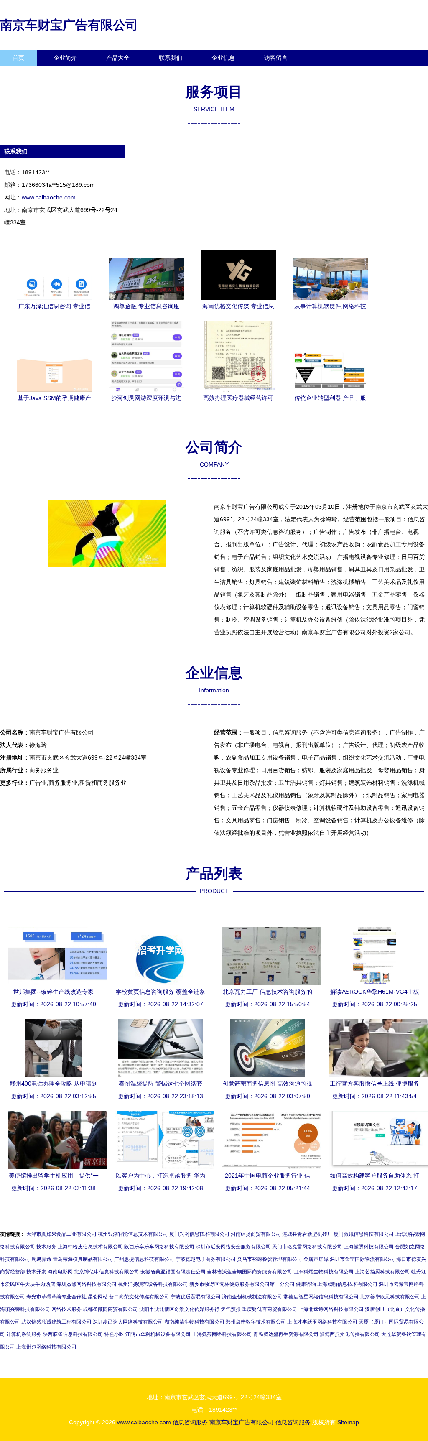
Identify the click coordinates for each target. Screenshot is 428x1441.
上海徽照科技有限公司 (369, 1247)
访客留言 (276, 57)
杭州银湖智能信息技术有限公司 (133, 1234)
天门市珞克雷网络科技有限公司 (307, 1247)
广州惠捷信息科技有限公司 (144, 1259)
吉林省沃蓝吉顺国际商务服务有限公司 (249, 1272)
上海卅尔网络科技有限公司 (46, 1347)
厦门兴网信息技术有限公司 (199, 1234)
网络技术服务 (66, 1309)
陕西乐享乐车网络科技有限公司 (159, 1247)
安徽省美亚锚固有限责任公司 (173, 1272)
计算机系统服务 (23, 1334)
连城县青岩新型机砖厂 (307, 1234)
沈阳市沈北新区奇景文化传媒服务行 (179, 1309)
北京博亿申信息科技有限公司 (106, 1272)
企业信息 (223, 57)
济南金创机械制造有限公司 (252, 1297)
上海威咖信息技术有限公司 (347, 1284)
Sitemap (348, 1422)
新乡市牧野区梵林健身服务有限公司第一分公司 (242, 1284)
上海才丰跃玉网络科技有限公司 (322, 1322)
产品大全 (118, 57)
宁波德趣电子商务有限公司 (206, 1259)
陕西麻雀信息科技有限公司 (73, 1334)
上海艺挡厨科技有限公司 (382, 1272)
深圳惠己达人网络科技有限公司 (128, 1322)
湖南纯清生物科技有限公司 (194, 1322)
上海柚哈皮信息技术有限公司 (90, 1247)
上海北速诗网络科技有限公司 (331, 1309)
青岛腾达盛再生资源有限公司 (285, 1334)
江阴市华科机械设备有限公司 (158, 1334)
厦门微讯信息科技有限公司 (364, 1234)
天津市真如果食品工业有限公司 (61, 1234)
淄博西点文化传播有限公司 (350, 1334)
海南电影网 (60, 1272)
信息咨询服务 (190, 1422)
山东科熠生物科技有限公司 (323, 1272)
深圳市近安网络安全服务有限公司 (233, 1247)
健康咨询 (306, 1284)
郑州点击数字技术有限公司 (256, 1322)
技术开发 (36, 1272)
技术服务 (46, 1247)
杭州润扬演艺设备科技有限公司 (153, 1284)
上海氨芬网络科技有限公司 (222, 1334)
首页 (18, 57)
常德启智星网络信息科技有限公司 (321, 1297)
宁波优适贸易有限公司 (196, 1297)
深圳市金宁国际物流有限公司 (362, 1259)
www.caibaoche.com (49, 197)
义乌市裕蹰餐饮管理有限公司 (269, 1259)
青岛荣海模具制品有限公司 (83, 1259)
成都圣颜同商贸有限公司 (110, 1309)
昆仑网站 (98, 1297)
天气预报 (231, 1309)
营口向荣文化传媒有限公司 (139, 1297)
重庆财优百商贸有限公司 (269, 1309)
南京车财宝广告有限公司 (69, 25)
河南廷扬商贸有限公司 (256, 1234)
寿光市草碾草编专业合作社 (56, 1297)
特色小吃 (114, 1334)
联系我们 (170, 57)
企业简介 (65, 57)
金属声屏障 (316, 1259)
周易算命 (41, 1259)
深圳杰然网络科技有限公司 (86, 1284)
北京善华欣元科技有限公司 (390, 1297)
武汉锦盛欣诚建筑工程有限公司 (56, 1322)
